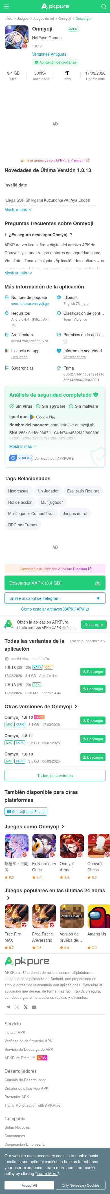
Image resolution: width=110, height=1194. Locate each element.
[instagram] (16, 1007)
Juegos (22, 18)
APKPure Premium (20, 1057)
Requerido (19, 356)
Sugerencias (22, 368)
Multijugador (52, 502)
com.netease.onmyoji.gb (30, 303)
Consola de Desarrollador (25, 1079)
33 (65, 340)
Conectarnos (15, 1135)
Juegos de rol (43, 18)
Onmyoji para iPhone (28, 811)
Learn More (47, 1173)
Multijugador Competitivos (31, 513)
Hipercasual (18, 491)
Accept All (29, 1185)
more (85, 303)
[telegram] (8, 1007)
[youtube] (34, 1007)
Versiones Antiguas (49, 54)
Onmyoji (64, 18)
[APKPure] (55, 6)
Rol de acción (20, 502)
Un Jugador (48, 491)
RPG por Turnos (22, 524)
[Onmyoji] (17, 36)
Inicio (9, 18)
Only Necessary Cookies (81, 1185)
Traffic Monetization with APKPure (32, 1105)
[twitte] (25, 1007)
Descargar (94, 624)
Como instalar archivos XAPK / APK (52, 609)
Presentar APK (17, 1096)
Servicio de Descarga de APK (29, 1049)
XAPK (73, 28)
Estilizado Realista (83, 491)
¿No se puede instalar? (87, 640)
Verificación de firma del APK (28, 1040)
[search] (103, 6)
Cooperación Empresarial (25, 1144)
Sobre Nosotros (17, 1127)
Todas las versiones (55, 775)
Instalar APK (15, 1032)
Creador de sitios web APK (27, 1088)
